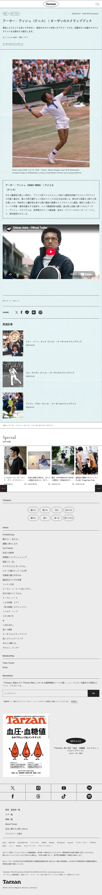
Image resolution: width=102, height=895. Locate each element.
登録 (93, 693)
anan (4, 843)
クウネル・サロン (81, 843)
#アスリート (7, 301)
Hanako (51, 843)
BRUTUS (12, 843)
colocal (70, 843)
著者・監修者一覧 (12, 810)
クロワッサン (34, 843)
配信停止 (74, 701)
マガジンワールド (29, 846)
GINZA (44, 843)
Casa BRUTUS (23, 843)
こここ (11, 846)
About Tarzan (11, 824)
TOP (4, 425)
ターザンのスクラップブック (13, 44)
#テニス (16, 301)
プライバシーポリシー (45, 846)
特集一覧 (9, 819)
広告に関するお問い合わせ (16, 829)
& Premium (61, 843)
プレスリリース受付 (13, 833)
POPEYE (93, 843)
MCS (4, 846)
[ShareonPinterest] (40, 312)
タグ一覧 (9, 814)
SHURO (18, 846)
